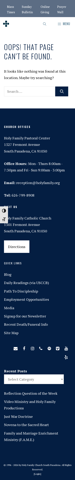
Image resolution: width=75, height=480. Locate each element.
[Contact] (15, 347)
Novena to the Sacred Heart (26, 424)
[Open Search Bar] (45, 24)
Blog (7, 274)
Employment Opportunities (26, 299)
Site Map (11, 332)
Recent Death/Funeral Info (26, 324)
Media (9, 307)
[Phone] (40, 347)
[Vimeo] (57, 347)
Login (37, 473)
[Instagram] (32, 347)
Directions (16, 246)
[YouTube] (66, 347)
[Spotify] (49, 347)
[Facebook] (24, 347)
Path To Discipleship (21, 291)
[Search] (61, 91)
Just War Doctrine (18, 416)
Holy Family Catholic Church (27, 218)
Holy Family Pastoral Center (27, 138)
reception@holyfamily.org (38, 182)
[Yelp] (66, 356)
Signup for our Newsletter (25, 316)
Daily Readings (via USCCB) (26, 282)
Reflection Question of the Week (30, 393)
